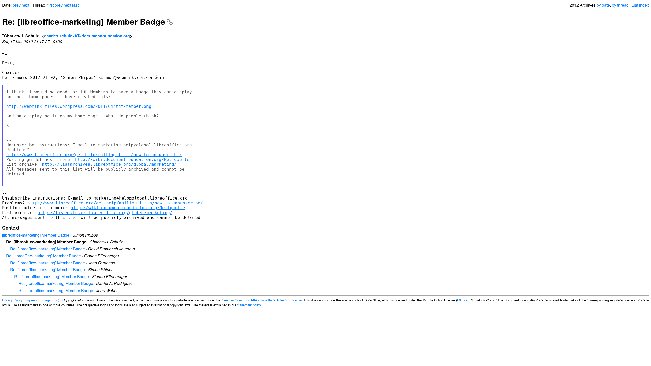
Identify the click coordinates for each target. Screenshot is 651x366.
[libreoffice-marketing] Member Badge (35, 235)
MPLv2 (462, 300)
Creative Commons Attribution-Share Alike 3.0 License (262, 300)
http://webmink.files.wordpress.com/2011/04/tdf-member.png (78, 106)
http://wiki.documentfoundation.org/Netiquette (132, 159)
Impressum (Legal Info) (42, 300)
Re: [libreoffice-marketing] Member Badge (83, 21)
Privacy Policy (12, 300)
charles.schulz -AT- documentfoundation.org (87, 36)
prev (17, 5)
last (75, 5)
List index (640, 5)
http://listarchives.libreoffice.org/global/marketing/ (109, 164)
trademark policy (249, 304)
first (50, 5)
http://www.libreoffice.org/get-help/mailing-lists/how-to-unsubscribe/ (94, 154)
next (25, 5)
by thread (620, 5)
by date (603, 5)
